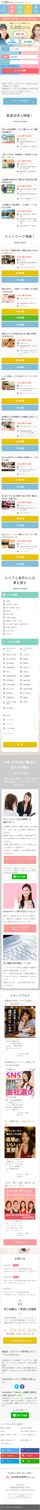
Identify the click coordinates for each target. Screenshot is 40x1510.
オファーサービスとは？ (11, 93)
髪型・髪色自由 (11, 659)
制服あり (26, 663)
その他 (8, 634)
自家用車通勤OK (11, 676)
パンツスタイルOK (28, 649)
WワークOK (10, 689)
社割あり (26, 701)
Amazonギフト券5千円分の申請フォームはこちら (20, 928)
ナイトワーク (10, 720)
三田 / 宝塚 (10, 631)
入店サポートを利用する (20, 860)
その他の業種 (10, 728)
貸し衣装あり (10, 663)
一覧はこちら (20, 1242)
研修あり (26, 697)
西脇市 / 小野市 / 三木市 (14, 621)
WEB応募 (20, 273)
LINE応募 (20, 318)
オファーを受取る (20, 11)
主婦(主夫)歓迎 (27, 689)
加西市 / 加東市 (11, 617)
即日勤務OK (10, 680)
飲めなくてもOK (11, 654)
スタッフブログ (28, 11)
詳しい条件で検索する (10, 66)
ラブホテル (9, 724)
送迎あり (26, 671)
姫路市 (8, 601)
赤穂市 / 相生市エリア (8, 1440)
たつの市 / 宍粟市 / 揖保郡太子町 (17, 624)
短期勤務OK (27, 676)
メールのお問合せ (20, 1496)
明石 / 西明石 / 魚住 (12, 608)
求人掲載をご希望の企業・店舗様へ (20, 1473)
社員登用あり (10, 697)
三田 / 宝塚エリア (6, 1443)
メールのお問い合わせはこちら (20, 1341)
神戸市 (8, 611)
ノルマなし (26, 654)
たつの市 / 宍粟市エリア (28, 1435)
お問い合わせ (36, 11)
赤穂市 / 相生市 (11, 627)
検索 (20, 70)
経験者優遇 (26, 684)
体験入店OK (27, 680)
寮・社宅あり (27, 693)
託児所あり (9, 693)
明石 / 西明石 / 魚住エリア (29, 1431)
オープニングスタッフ (11, 649)
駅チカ (8, 671)
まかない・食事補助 (11, 702)
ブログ (19, 1054)
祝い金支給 (9, 708)
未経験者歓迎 (10, 667)
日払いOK (26, 667)
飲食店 (8, 715)
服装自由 (26, 659)
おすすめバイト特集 (23, 1174)
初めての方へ (4, 11)
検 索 (20, 744)
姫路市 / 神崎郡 (6, 1428)
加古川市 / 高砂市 (12, 604)
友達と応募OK (10, 684)
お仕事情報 (12, 11)
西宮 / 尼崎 (10, 614)
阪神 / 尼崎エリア (26, 1440)
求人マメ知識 (25, 1054)
